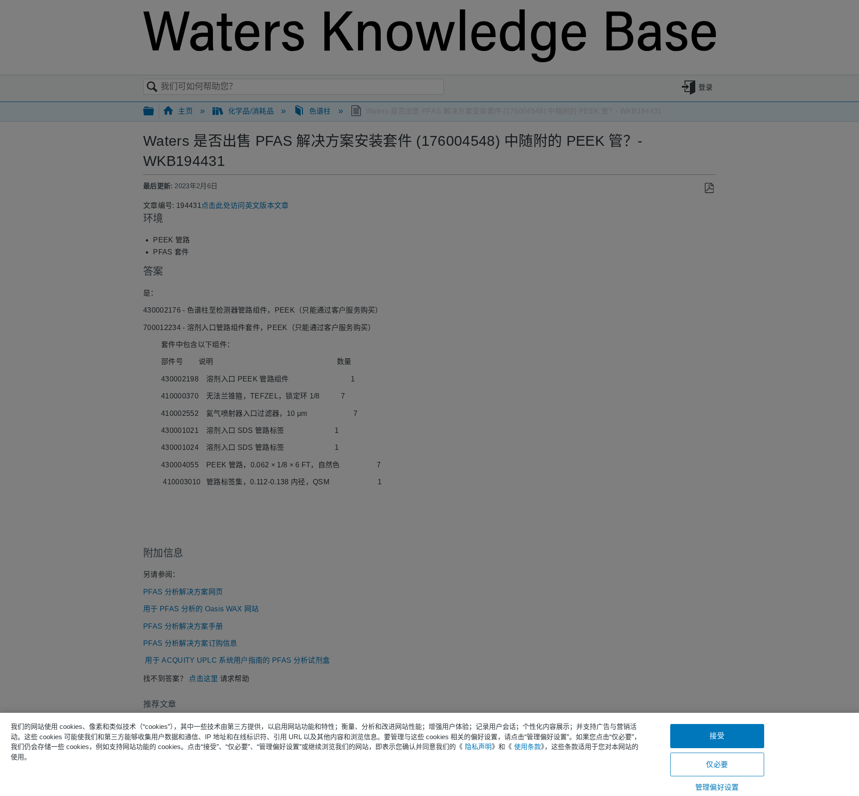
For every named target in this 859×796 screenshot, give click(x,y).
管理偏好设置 (717, 787)
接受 (717, 736)
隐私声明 (478, 746)
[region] (429, 754)
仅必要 (716, 764)
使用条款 (527, 746)
